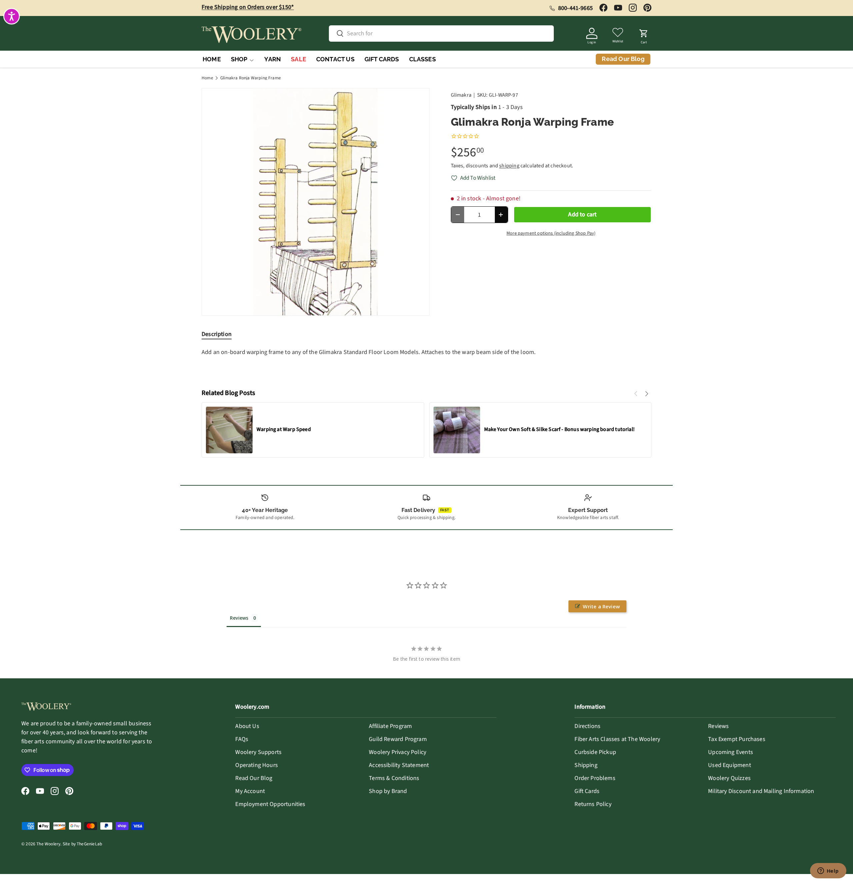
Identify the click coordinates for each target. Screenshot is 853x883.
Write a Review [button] (601, 606)
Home (207, 78)
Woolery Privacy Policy (397, 752)
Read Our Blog (253, 778)
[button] (644, 34)
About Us (247, 726)
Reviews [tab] (239, 618)
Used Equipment (729, 765)
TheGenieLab (89, 844)
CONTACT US (335, 59)
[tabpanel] (426, 363)
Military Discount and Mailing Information (761, 791)
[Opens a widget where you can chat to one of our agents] (828, 871)
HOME (212, 59)
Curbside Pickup (595, 752)
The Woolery (48, 844)
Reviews (718, 726)
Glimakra (461, 95)
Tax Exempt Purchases (736, 739)
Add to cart (582, 214)
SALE (298, 59)
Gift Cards (586, 791)
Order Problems (594, 778)
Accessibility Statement (399, 765)
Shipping (585, 765)
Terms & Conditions (394, 778)
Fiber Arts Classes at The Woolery (617, 739)
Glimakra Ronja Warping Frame (250, 78)
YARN (272, 59)
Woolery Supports (258, 752)
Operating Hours (256, 765)
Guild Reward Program (398, 739)
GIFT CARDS (382, 59)
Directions (587, 726)
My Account (250, 791)
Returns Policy (592, 804)
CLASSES (422, 59)
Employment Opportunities (270, 804)
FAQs (241, 739)
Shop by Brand (388, 791)
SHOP (239, 59)
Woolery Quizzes (729, 778)
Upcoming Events (730, 752)
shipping (509, 165)
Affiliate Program (390, 726)
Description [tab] (217, 334)
